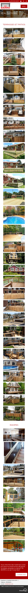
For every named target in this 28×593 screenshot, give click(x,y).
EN (26, 1)
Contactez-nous (21, 574)
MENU (24, 6)
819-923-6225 (15, 1)
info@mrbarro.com (9, 583)
